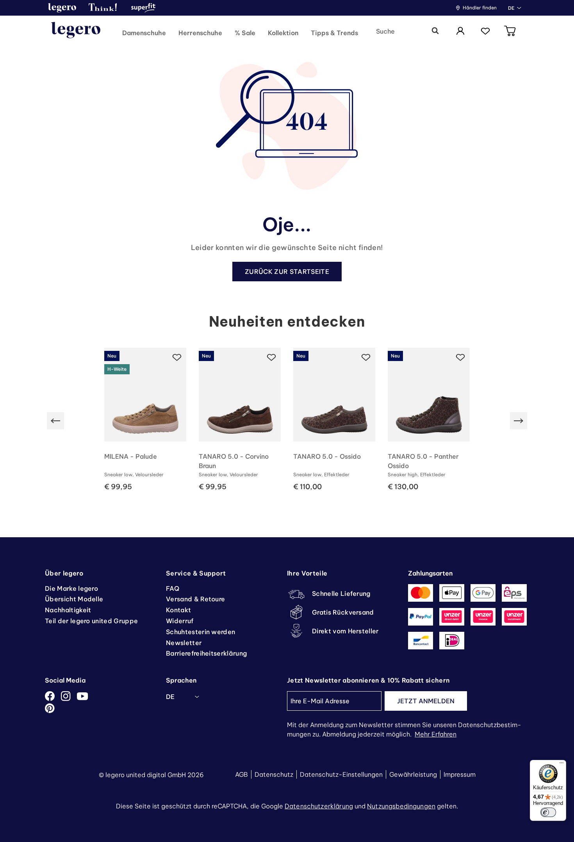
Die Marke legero (71, 588)
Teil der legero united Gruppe (91, 621)
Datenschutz (274, 774)
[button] (62, 8)
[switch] (548, 812)
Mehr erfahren (435, 734)
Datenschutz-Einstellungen (341, 774)
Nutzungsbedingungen (401, 806)
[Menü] (561, 764)
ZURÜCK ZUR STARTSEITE (287, 271)
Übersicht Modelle (74, 599)
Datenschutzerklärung (319, 806)
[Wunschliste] (485, 31)
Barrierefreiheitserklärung (206, 653)
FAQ (172, 588)
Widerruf (180, 621)
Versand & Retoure (195, 599)
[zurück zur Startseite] (75, 31)
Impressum (460, 774)
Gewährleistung (413, 774)
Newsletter (183, 643)
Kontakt (178, 610)
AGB (241, 774)
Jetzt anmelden (426, 701)
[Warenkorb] (510, 31)
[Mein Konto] (460, 31)
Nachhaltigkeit (68, 610)
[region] (287, 421)
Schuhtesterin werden (200, 632)
